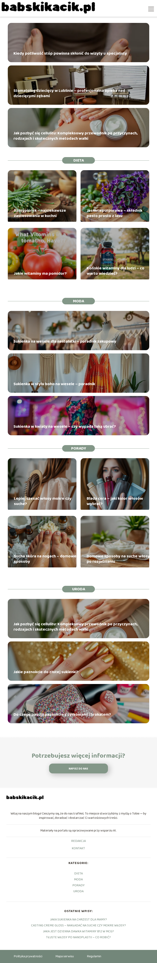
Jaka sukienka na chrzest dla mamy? (78, 919)
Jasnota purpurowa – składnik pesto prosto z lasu (114, 213)
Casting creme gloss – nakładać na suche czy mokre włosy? (78, 925)
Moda (78, 301)
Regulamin (94, 956)
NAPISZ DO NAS (78, 769)
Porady (78, 448)
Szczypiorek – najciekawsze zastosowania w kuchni (40, 213)
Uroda (78, 589)
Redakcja (78, 841)
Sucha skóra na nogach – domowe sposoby (45, 559)
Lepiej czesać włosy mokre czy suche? (43, 501)
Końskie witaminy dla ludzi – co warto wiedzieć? (115, 271)
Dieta (78, 160)
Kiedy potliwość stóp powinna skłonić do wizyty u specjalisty (70, 53)
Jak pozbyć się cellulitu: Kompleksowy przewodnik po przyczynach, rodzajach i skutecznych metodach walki (75, 135)
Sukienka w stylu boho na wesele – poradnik (54, 384)
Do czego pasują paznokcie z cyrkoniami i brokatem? (62, 714)
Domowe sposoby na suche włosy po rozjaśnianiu (118, 559)
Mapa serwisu (64, 956)
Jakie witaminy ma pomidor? (40, 273)
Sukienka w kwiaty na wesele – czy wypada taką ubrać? (64, 426)
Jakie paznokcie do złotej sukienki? (45, 672)
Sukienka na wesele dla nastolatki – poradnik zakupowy (64, 341)
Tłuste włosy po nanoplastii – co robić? (78, 937)
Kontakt (78, 848)
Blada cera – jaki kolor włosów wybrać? (115, 501)
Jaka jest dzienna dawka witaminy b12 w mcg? (78, 931)
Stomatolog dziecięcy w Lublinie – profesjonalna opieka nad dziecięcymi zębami (69, 93)
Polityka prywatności (28, 956)
